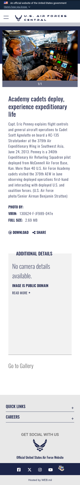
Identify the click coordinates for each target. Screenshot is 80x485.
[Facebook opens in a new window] (19, 470)
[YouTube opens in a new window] (50, 470)
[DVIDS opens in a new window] (61, 468)
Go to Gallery (20, 365)
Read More (20, 293)
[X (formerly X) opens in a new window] (29, 470)
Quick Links (15, 406)
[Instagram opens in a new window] (40, 470)
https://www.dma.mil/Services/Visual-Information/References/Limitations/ (35, 347)
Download (20, 232)
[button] (17, 7)
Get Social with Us (40, 434)
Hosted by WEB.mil (40, 480)
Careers (13, 417)
